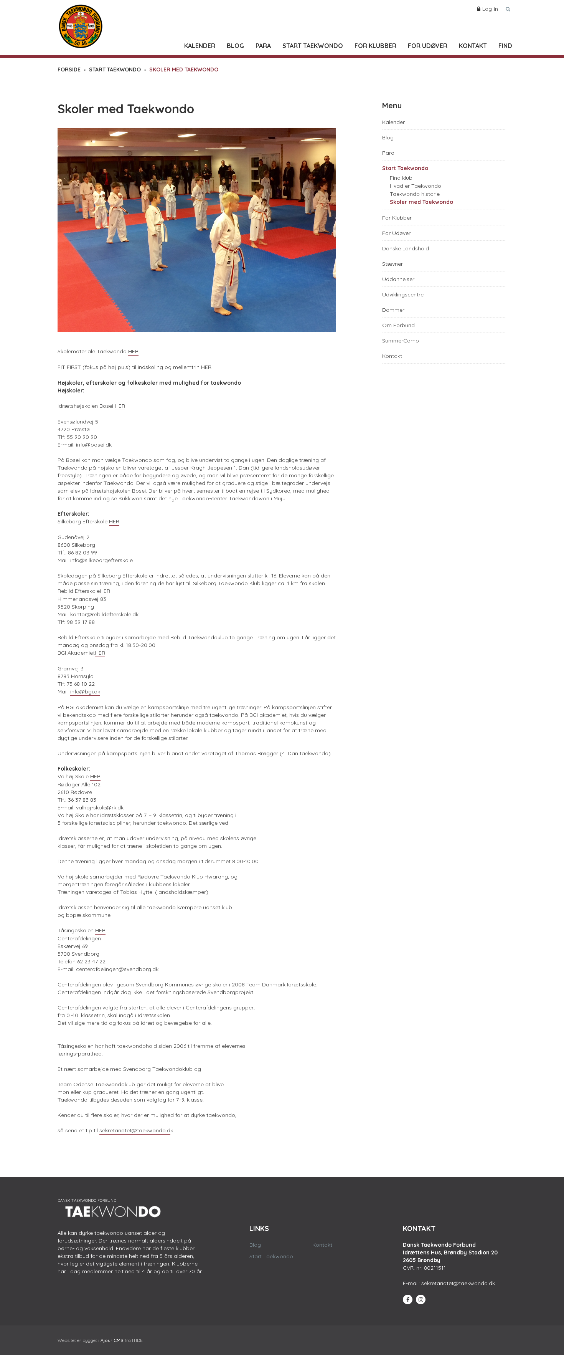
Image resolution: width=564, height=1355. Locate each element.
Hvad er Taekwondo (415, 185)
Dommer (393, 309)
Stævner (392, 263)
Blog (235, 46)
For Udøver (427, 46)
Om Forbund (398, 325)
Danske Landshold (405, 248)
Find (505, 46)
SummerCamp (400, 340)
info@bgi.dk (85, 691)
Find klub (401, 177)
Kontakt (473, 46)
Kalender (199, 46)
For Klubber (375, 46)
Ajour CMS (112, 1340)
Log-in (490, 8)
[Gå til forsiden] (81, 24)
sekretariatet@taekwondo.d (134, 1130)
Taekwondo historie (415, 193)
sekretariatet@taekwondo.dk (458, 1283)
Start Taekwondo (312, 46)
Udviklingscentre (403, 294)
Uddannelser (398, 279)
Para (263, 46)
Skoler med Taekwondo (421, 202)
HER (133, 351)
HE (204, 367)
